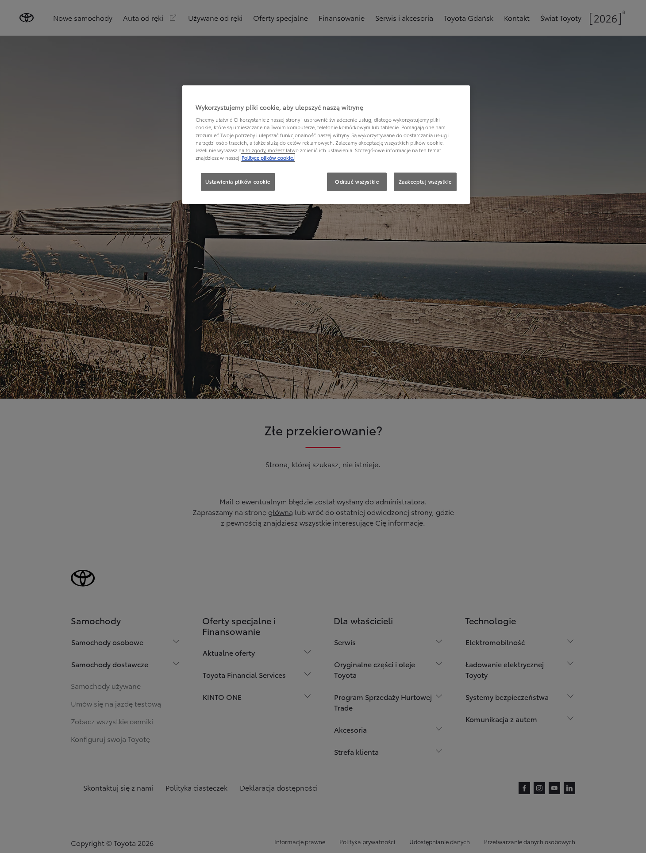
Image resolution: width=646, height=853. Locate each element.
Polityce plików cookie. (268, 157)
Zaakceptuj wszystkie (425, 181)
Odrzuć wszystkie (357, 181)
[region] (326, 144)
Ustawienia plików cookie (237, 181)
